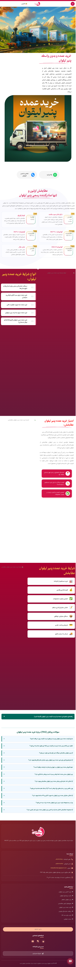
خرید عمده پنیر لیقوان (64, 907)
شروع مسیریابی (36, 953)
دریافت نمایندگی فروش (63, 911)
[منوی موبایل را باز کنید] (73, 4)
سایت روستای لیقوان (64, 896)
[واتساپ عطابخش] (37, 941)
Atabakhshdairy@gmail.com (57, 868)
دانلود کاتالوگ (37, 929)
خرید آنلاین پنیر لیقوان (63, 892)
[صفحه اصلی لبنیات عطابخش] (37, 832)
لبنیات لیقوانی (66, 919)
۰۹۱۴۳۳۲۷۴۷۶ (58, 864)
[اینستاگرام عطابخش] (42, 941)
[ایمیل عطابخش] (32, 941)
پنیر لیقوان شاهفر (65, 899)
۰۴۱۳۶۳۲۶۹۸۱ (57, 859)
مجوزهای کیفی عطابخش (63, 903)
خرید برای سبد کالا (65, 915)
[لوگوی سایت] (38, 4)
